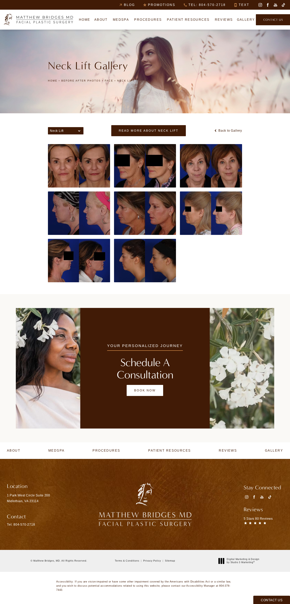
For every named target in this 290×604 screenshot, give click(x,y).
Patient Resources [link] (188, 19)
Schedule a (145, 369)
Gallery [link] (246, 19)
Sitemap (170, 560)
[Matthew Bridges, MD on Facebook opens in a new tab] (267, 4)
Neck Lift (126, 80)
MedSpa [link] (121, 19)
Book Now (145, 390)
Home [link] (84, 19)
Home (52, 80)
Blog (129, 5)
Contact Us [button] (272, 600)
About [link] (101, 19)
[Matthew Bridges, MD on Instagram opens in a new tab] (260, 4)
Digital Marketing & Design (242, 561)
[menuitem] (260, 4)
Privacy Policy (152, 560)
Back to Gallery (229, 130)
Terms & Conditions (127, 560)
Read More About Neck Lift (148, 130)
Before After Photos (81, 80)
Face (109, 80)
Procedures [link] (148, 19)
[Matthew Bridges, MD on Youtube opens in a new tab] (275, 4)
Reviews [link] (224, 19)
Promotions (161, 5)
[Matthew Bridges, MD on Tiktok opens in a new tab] (283, 4)
